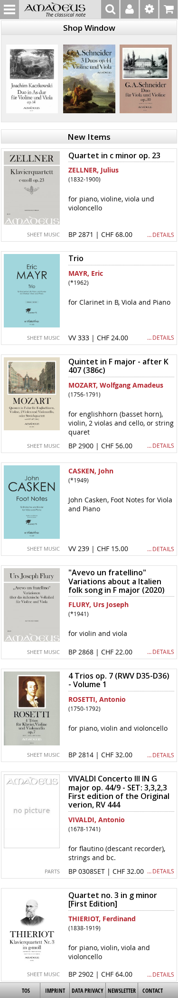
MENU (9, 9)
